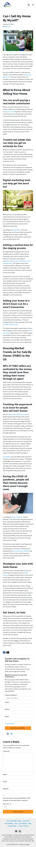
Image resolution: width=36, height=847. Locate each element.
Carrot (27, 844)
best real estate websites (21, 551)
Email (7, 716)
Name (7, 702)
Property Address (11, 695)
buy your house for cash (10, 324)
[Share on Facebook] (4, 652)
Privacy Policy (9, 724)
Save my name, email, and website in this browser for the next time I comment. (17, 799)
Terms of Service (23, 826)
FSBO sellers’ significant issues (17, 414)
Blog (29, 823)
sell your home (9, 112)
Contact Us (25, 821)
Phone (7, 709)
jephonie (8, 26)
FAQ (16, 823)
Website (5, 789)
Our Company (23, 823)
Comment (6, 751)
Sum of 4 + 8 (7, 804)
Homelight (6, 457)
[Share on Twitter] (7, 652)
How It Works (9, 823)
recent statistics (17, 517)
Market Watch (16, 230)
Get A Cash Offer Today (14, 821)
